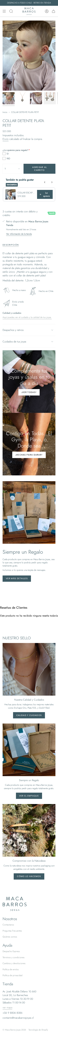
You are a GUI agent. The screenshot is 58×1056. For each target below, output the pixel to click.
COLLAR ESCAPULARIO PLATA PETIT (26, 192)
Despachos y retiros (13, 330)
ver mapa (7, 1007)
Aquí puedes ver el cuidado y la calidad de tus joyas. (27, 317)
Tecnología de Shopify (38, 1029)
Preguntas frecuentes (12, 930)
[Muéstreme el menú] (4, 11)
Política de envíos (11, 969)
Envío (6, 139)
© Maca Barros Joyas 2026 (14, 1029)
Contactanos (8, 924)
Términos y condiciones (13, 957)
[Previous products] (44, 182)
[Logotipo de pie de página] (15, 904)
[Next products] (51, 182)
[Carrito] (53, 11)
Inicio (5, 112)
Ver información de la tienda (19, 233)
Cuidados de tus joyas (14, 341)
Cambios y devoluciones (14, 963)
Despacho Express (11, 951)
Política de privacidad (12, 975)
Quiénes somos (10, 936)
